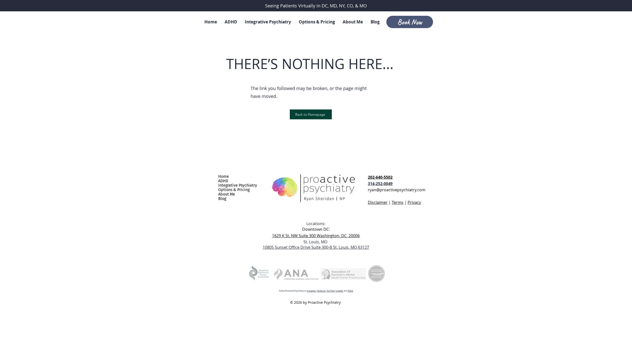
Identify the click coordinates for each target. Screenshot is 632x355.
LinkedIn (339, 291)
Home (223, 176)
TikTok (350, 291)
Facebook (321, 291)
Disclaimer (378, 202)
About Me (226, 194)
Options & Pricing (234, 190)
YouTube (331, 291)
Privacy (414, 202)
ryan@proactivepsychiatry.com (396, 190)
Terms (397, 202)
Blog (222, 198)
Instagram (311, 291)
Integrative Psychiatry (237, 185)
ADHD (223, 181)
